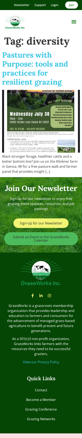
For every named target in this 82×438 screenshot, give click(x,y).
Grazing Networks (41, 419)
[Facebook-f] (32, 296)
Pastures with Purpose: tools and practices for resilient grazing (35, 68)
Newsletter (21, 5)
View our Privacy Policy (41, 362)
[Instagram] (49, 296)
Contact (41, 390)
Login (54, 5)
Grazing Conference (41, 409)
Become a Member (41, 399)
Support (40, 5)
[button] (74, 22)
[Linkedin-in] (41, 296)
